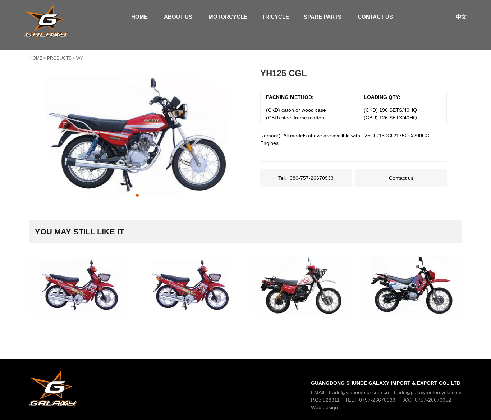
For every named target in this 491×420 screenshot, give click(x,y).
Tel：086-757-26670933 (306, 178)
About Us (178, 17)
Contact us (375, 17)
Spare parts (322, 17)
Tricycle (275, 17)
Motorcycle (227, 17)
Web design (324, 407)
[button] (137, 195)
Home (139, 17)
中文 (461, 17)
